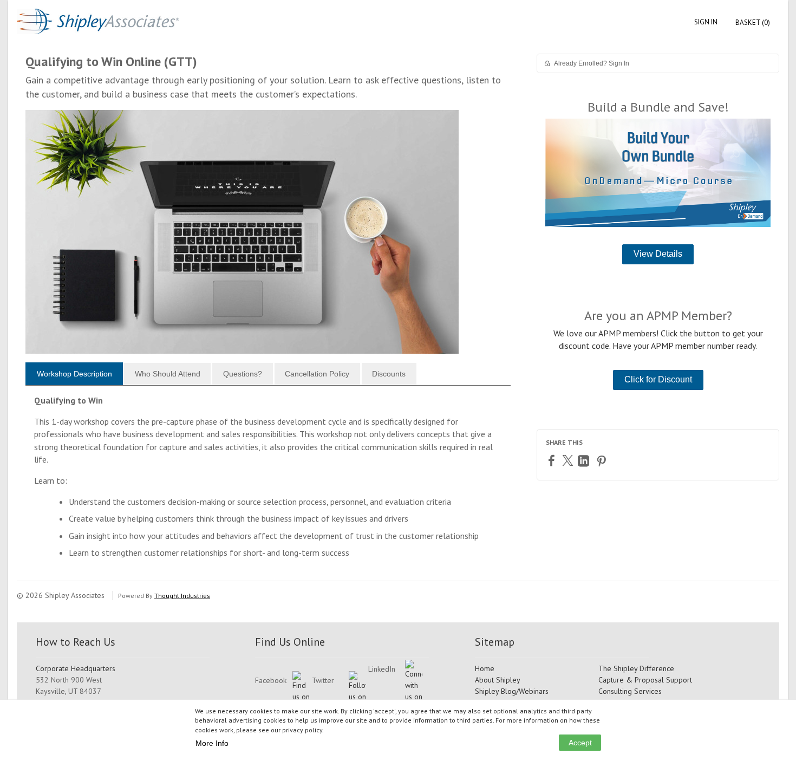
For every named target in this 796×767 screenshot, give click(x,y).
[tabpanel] (268, 481)
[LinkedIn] (585, 460)
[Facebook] (553, 460)
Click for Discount (658, 379)
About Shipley (497, 680)
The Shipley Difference (636, 668)
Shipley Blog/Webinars (512, 691)
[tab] (74, 373)
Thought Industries (182, 596)
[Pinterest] (603, 460)
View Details (658, 253)
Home (484, 668)
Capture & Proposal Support (645, 680)
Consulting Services (630, 691)
